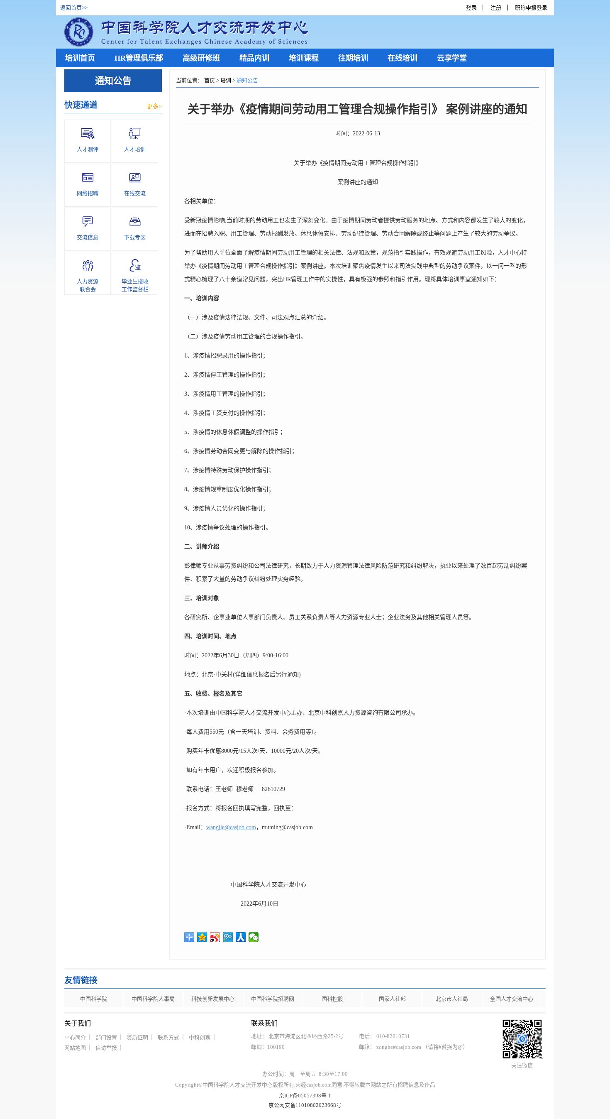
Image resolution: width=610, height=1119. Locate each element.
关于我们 (77, 1023)
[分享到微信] (254, 937)
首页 (209, 80)
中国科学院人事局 (153, 999)
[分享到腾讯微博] (228, 937)
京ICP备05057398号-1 (305, 1095)
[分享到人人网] (241, 937)
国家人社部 (392, 999)
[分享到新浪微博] (215, 937)
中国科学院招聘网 (272, 999)
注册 (495, 8)
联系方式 (168, 1037)
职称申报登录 (532, 8)
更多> (154, 106)
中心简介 (75, 1037)
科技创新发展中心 (212, 999)
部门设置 (106, 1037)
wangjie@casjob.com (231, 827)
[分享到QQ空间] (202, 937)
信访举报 (106, 1048)
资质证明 (137, 1037)
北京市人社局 (452, 999)
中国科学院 (93, 999)
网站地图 (75, 1048)
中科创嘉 (199, 1037)
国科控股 (332, 999)
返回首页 (71, 8)
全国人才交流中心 (511, 999)
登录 (471, 8)
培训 (225, 80)
